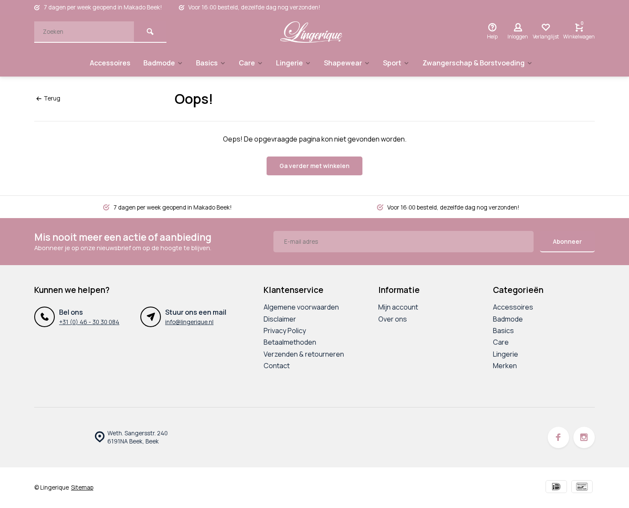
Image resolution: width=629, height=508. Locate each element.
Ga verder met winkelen (314, 166)
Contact (277, 365)
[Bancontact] (582, 487)
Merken (505, 365)
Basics (207, 63)
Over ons (392, 319)
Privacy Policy (285, 330)
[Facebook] (558, 437)
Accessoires (110, 63)
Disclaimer (280, 319)
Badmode (159, 63)
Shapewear (343, 63)
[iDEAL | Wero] (556, 487)
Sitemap (82, 487)
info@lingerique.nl (189, 322)
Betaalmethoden (290, 342)
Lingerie (289, 63)
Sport (392, 63)
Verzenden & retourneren (304, 354)
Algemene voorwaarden (301, 307)
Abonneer (567, 241)
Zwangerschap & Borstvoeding (473, 63)
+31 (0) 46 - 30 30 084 (89, 322)
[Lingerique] (311, 32)
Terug (52, 98)
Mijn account (398, 307)
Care (247, 63)
